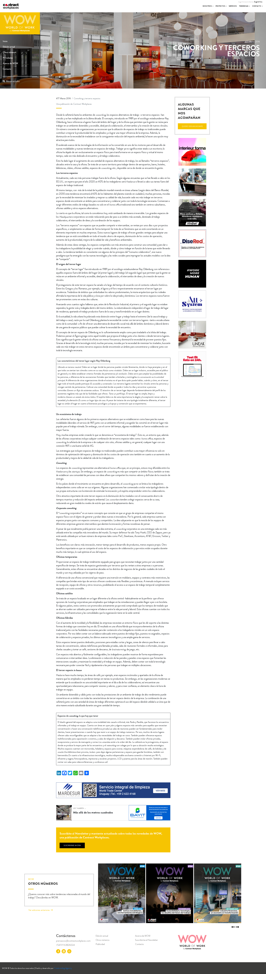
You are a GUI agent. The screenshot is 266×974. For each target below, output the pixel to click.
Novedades (8, 57)
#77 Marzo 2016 (63, 98)
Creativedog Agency (63, 968)
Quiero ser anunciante (192, 126)
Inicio (5, 41)
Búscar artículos (13, 81)
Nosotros (207, 6)
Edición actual (9, 46)
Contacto (256, 6)
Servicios (233, 6)
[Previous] (237, 927)
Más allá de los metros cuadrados (93, 812)
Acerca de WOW (10, 63)
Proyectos (220, 6)
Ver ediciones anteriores (39, 910)
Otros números (9, 52)
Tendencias (244, 6)
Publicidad (100, 944)
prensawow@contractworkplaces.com (73, 940)
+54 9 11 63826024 (65, 945)
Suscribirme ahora (72, 845)
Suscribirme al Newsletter (146, 940)
